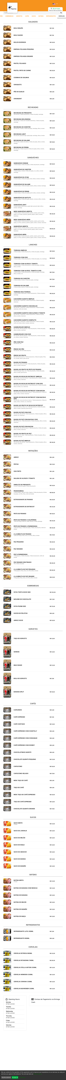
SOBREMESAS (9, 16)
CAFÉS (27, 16)
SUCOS (34, 16)
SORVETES (19, 16)
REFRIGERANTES (51, 16)
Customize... (22, 1077)
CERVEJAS (62, 16)
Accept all (15, 1077)
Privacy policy (38, 1074)
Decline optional (6, 1077)
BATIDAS (40, 16)
